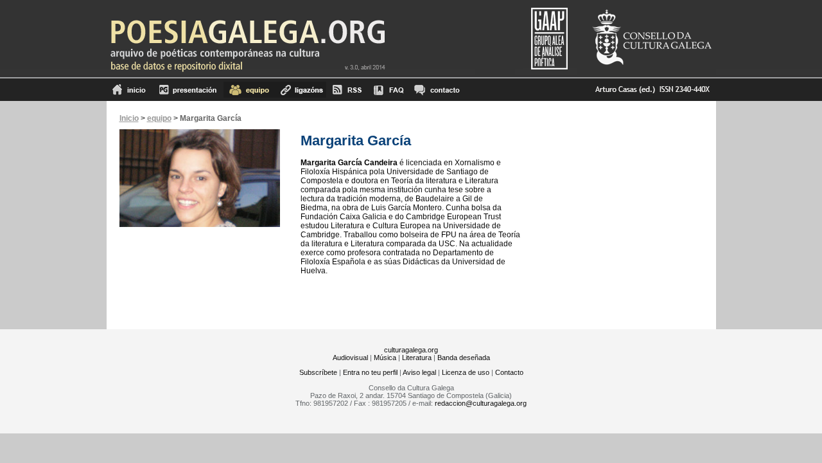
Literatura (417, 357)
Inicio (129, 90)
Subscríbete (318, 372)
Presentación (187, 90)
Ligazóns (300, 90)
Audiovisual (350, 357)
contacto (436, 90)
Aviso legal (419, 372)
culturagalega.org (411, 350)
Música (385, 357)
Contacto (509, 372)
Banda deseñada (463, 357)
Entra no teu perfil (370, 372)
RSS (347, 90)
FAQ (388, 90)
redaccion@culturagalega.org (481, 403)
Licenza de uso (465, 372)
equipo (249, 90)
